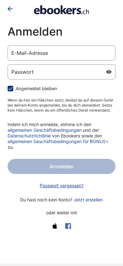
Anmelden (62, 166)
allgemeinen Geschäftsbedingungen (45, 130)
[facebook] (68, 226)
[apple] (55, 226)
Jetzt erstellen (88, 199)
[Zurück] (10, 8)
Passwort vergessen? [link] (62, 185)
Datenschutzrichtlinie (29, 135)
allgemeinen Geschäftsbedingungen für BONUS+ (58, 141)
